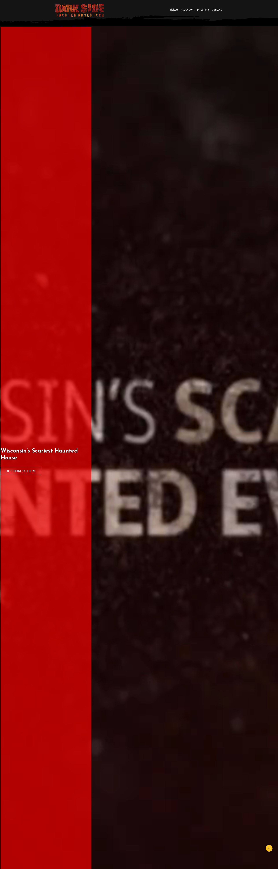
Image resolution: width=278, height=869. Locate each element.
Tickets (174, 9)
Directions (203, 9)
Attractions (188, 9)
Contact (217, 9)
